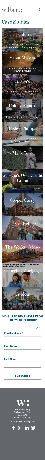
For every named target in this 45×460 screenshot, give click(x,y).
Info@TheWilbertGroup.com (22, 421)
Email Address (13, 333)
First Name (10, 346)
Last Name (10, 359)
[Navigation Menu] (39, 9)
